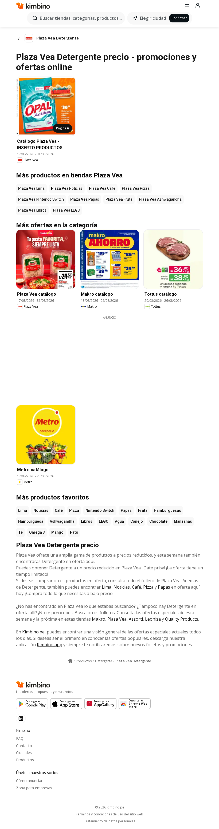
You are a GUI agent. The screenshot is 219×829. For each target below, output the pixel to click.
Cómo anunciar (29, 780)
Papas (126, 510)
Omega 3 (37, 532)
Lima (22, 510)
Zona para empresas (34, 787)
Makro (98, 619)
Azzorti (136, 619)
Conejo (136, 521)
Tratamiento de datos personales (109, 821)
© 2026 (109, 807)
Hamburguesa (30, 521)
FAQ (20, 738)
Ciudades (24, 752)
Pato (74, 532)
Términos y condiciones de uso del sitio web (109, 814)
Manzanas (183, 521)
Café (59, 510)
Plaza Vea (117, 619)
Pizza (74, 510)
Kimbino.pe (33, 632)
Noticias (40, 510)
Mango (57, 532)
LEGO (103, 521)
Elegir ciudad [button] (153, 18)
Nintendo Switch (99, 510)
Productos (25, 759)
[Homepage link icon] (70, 661)
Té (20, 532)
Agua (119, 521)
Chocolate (158, 521)
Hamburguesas (167, 510)
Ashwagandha (62, 521)
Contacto (24, 745)
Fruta (142, 510)
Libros (86, 521)
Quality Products (181, 619)
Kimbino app (49, 645)
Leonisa (153, 619)
